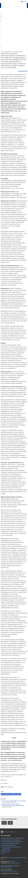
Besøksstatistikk (6, 850)
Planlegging (17, 794)
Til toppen (14, 814)
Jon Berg (12, 861)
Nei (10, 823)
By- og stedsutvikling (6, 794)
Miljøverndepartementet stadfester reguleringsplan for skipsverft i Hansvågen (13, 804)
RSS (3, 853)
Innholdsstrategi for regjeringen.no (11, 840)
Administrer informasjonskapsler (10, 843)
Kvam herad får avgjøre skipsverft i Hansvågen (14, 800)
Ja (4, 823)
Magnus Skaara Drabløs (13, 863)
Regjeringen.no (10, 832)
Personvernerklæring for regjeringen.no (12, 841)
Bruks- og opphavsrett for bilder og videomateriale (11, 847)
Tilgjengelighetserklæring (8, 845)
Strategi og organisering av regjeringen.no (13, 838)
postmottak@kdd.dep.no (11, 870)
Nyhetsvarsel (5, 852)
